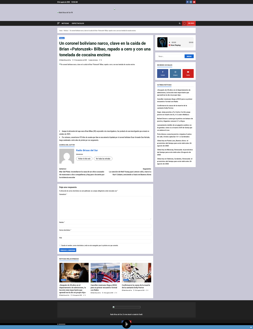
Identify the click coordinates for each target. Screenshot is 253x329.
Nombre (62, 222)
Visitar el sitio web (84, 158)
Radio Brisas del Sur (66, 60)
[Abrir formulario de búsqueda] (179, 23)
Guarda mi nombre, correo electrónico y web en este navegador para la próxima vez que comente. (89, 245)
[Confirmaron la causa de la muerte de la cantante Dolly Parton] (136, 272)
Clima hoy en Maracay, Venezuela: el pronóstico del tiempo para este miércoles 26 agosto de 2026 (175, 152)
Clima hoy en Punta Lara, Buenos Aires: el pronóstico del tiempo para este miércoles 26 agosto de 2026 (174, 143)
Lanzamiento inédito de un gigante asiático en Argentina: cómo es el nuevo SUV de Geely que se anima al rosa (174, 127)
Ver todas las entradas (103, 158)
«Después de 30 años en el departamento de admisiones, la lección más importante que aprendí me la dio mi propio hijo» (173, 92)
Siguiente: (130, 172)
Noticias (65, 23)
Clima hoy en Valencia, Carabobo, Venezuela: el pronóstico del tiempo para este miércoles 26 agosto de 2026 (174, 161)
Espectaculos (78, 23)
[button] (58, 23)
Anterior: (81, 173)
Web (60, 237)
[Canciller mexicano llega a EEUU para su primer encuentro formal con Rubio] (105, 272)
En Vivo (191, 23)
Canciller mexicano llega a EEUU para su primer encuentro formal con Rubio (104, 287)
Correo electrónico (65, 230)
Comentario (63, 194)
